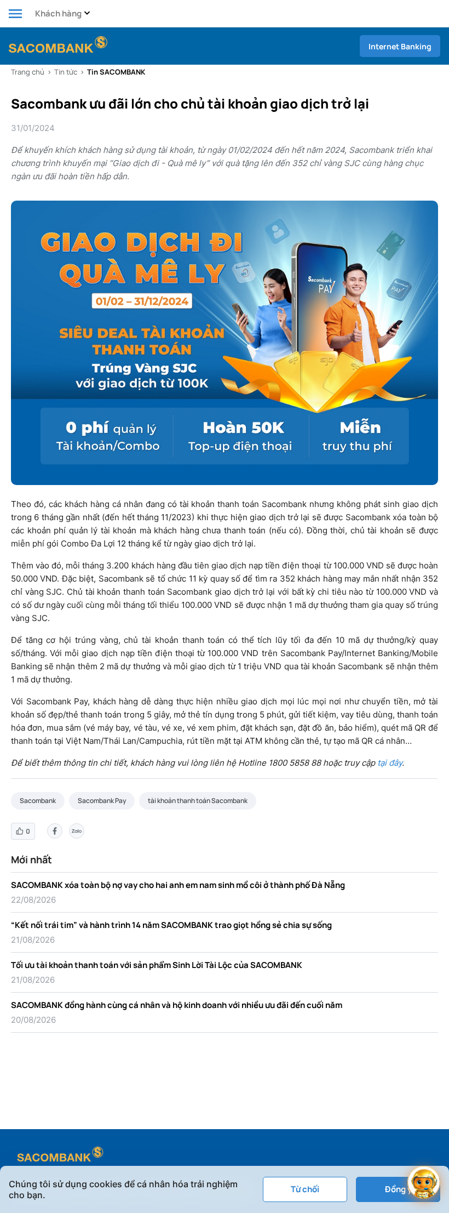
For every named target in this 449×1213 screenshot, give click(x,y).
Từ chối (305, 1189)
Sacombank (38, 800)
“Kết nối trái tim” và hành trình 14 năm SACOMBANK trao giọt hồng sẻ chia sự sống (171, 925)
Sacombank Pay (102, 800)
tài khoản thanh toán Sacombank (197, 800)
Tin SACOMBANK (116, 72)
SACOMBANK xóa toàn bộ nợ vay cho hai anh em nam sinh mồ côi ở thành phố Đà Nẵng (178, 885)
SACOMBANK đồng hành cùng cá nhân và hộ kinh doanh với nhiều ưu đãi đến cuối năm (176, 1005)
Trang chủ (27, 72)
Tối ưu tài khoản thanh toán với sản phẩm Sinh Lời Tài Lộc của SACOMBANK (156, 965)
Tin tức (65, 72)
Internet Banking (400, 46)
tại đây (389, 763)
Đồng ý (398, 1189)
